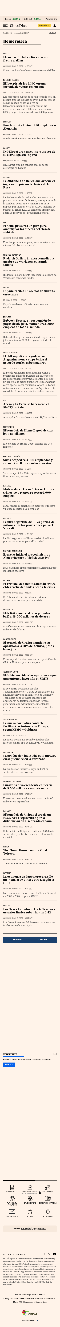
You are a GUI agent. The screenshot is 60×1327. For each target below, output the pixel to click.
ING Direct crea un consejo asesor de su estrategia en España (29, 154)
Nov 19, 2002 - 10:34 (22, 534)
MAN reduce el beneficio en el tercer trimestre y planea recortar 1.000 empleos (29, 492)
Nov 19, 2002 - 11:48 (22, 333)
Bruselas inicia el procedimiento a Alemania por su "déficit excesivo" (27, 556)
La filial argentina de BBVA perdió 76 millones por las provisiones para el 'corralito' (28, 525)
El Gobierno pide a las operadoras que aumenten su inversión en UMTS (30, 677)
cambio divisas (30, 1203)
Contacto (17, 1295)
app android (48, 1216)
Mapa (15, 1302)
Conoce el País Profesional (30, 1229)
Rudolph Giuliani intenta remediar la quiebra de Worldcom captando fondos (28, 262)
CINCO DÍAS (7, 92)
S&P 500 (28, 19)
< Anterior (16, 940)
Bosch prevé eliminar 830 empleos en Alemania (29, 127)
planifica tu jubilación (12, 1204)
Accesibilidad (50, 1298)
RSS (20, 1302)
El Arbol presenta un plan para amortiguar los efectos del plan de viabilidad (27, 229)
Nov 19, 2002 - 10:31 (22, 563)
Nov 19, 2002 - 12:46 (22, 238)
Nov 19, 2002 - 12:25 (22, 271)
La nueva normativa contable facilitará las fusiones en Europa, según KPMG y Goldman (26, 726)
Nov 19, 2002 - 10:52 (22, 469)
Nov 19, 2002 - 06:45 (22, 859)
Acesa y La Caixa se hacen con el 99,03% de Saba (26, 406)
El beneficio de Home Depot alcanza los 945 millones (28, 432)
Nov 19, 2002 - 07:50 (22, 684)
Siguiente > (44, 940)
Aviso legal (26, 1295)
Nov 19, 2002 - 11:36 (23, 368)
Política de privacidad (34, 1298)
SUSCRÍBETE (44, 26)
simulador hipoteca (30, 1192)
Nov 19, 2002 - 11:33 (22, 413)
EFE (4, 161)
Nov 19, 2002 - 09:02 (22, 622)
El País (53, 33)
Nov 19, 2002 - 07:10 (22, 794)
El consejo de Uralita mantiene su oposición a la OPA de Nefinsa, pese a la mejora (29, 646)
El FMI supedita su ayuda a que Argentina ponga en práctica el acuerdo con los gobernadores (25, 359)
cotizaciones (12, 1216)
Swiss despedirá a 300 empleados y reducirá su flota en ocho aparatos (27, 462)
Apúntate (9, 1065)
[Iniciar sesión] (54, 25)
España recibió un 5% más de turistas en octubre (29, 293)
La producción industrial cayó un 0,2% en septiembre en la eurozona (29, 758)
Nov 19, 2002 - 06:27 (22, 889)
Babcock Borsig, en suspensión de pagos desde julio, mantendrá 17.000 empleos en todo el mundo (28, 324)
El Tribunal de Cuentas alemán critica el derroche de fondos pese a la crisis (29, 586)
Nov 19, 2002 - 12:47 (22, 193)
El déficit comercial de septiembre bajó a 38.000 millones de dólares (27, 615)
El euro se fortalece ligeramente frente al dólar (25, 59)
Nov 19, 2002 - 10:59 (22, 439)
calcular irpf (12, 1192)
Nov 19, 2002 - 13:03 (22, 134)
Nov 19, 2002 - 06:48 (22, 827)
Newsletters (28, 1302)
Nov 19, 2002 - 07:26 (16, 735)
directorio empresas (48, 1203)
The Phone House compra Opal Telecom (25, 852)
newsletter (10, 1054)
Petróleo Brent (52, 19)
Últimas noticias (40, 1302)
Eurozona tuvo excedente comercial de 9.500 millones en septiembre (28, 787)
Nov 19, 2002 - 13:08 (22, 66)
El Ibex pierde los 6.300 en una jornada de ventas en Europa (24, 85)
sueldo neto (48, 1192)
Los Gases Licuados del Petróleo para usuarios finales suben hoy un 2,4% (29, 911)
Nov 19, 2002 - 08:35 (22, 655)
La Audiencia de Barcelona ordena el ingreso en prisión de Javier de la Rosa (29, 184)
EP (4, 300)
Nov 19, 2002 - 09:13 (22, 593)
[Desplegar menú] (5, 26)
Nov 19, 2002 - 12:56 (17, 161)
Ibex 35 (8, 19)
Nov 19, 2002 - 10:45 (22, 502)
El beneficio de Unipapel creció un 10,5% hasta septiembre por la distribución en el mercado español (27, 818)
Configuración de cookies (14, 1298)
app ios (30, 1216)
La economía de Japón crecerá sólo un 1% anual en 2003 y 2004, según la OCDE (28, 880)
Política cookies (38, 1295)
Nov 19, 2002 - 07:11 (22, 765)
